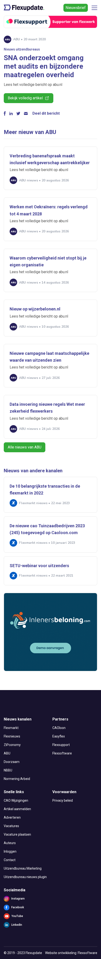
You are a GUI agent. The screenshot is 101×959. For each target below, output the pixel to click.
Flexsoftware (62, 753)
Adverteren (12, 817)
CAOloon (59, 728)
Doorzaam (11, 762)
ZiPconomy (12, 745)
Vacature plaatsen (17, 834)
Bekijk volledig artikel (25, 98)
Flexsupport (61, 745)
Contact (10, 860)
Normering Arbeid (17, 779)
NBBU (8, 770)
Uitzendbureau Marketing (23, 868)
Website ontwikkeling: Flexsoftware (71, 953)
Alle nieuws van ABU (24, 447)
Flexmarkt (11, 728)
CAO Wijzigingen (16, 800)
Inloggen (10, 851)
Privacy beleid (62, 800)
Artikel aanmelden (17, 809)
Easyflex (58, 736)
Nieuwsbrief (76, 7)
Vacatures (11, 826)
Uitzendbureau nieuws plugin (25, 877)
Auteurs (10, 843)
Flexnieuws (12, 736)
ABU (7, 753)
